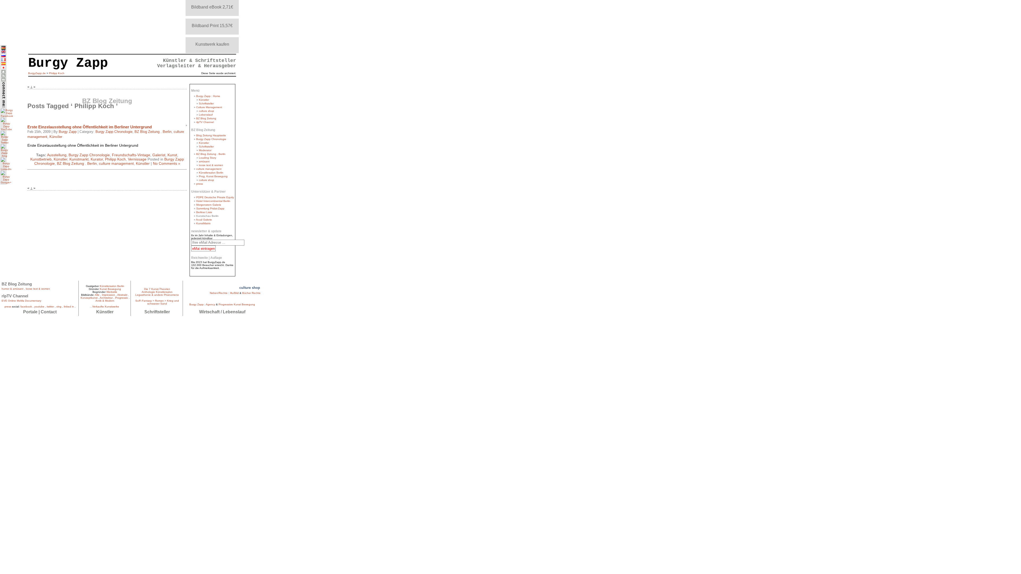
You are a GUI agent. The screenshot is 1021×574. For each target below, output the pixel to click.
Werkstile (111, 291)
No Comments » (166, 163)
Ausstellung (56, 155)
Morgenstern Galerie (208, 204)
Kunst (172, 155)
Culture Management (209, 107)
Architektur (106, 297)
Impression (108, 294)
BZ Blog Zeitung (206, 118)
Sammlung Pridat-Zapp (210, 208)
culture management (116, 163)
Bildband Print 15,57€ (212, 25)
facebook (26, 306)
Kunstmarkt (79, 159)
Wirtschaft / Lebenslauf (222, 312)
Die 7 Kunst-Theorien (157, 289)
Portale (30, 312)
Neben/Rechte (219, 293)
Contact (49, 312)
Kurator (97, 159)
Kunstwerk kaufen (212, 44)
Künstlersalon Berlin (211, 172)
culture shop (206, 110)
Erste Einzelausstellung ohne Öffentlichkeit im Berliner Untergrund (89, 127)
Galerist (158, 155)
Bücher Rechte (251, 293)
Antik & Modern (104, 300)
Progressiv (121, 297)
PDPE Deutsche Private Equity (215, 197)
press (199, 183)
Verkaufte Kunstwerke (105, 306)
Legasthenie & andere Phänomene (157, 294)
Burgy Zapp (68, 132)
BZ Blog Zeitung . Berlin (153, 132)
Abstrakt (122, 294)
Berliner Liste (204, 212)
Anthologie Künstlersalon (157, 291)
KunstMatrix (203, 223)
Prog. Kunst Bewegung (213, 176)
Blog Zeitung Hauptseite (211, 135)
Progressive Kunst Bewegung (237, 304)
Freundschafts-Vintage (131, 155)
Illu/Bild (234, 293)
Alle (97, 294)
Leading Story (207, 157)
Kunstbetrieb (41, 159)
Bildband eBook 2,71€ (212, 7)
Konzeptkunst (89, 297)
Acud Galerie (204, 219)
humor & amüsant (12, 288)
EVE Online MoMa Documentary (21, 300)
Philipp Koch (115, 159)
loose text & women (211, 165)
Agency (210, 304)
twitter (50, 306)
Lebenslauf (206, 114)
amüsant (204, 161)
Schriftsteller (206, 103)
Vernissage (137, 159)
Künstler (55, 137)
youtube (39, 306)
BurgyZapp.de (37, 73)
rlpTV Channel (205, 122)
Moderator (205, 150)
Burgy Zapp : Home (208, 96)
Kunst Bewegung (110, 289)
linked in (69, 306)
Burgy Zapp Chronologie (113, 132)
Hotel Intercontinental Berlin (213, 201)
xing (58, 306)
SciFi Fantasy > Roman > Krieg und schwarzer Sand (157, 302)
